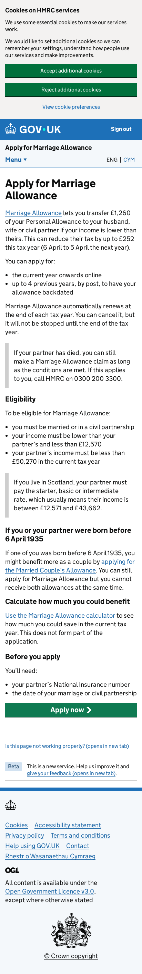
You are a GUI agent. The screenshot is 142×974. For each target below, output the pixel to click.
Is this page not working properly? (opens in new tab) (67, 746)
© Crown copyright (71, 956)
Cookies (16, 825)
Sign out (121, 129)
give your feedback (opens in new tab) (71, 773)
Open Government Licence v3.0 (49, 891)
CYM (130, 159)
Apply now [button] (67, 709)
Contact (77, 846)
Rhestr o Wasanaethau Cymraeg (50, 856)
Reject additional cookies (71, 89)
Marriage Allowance (33, 213)
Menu (13, 160)
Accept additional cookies (71, 70)
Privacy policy (24, 835)
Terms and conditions (80, 835)
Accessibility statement (67, 825)
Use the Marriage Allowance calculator (60, 615)
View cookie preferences (71, 107)
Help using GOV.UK (32, 846)
